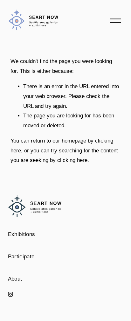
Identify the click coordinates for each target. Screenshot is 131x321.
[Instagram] (10, 294)
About (15, 279)
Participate (21, 257)
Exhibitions (21, 234)
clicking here (72, 160)
